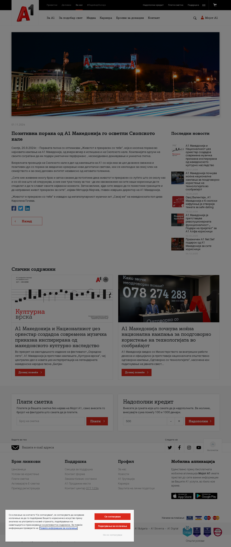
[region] (69, 526)
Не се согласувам (112, 535)
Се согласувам (113, 516)
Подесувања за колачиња (112, 526)
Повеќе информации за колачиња (58, 528)
